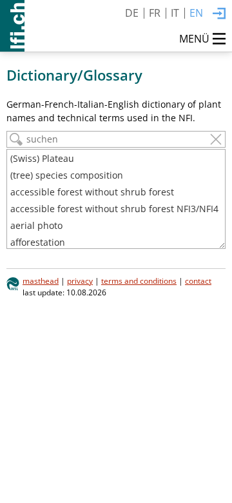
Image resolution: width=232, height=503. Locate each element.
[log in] (219, 14)
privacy (80, 280)
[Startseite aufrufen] (12, 26)
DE (132, 13)
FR (154, 13)
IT (175, 13)
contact (198, 280)
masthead (41, 280)
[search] (16, 139)
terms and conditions (139, 280)
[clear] (215, 139)
